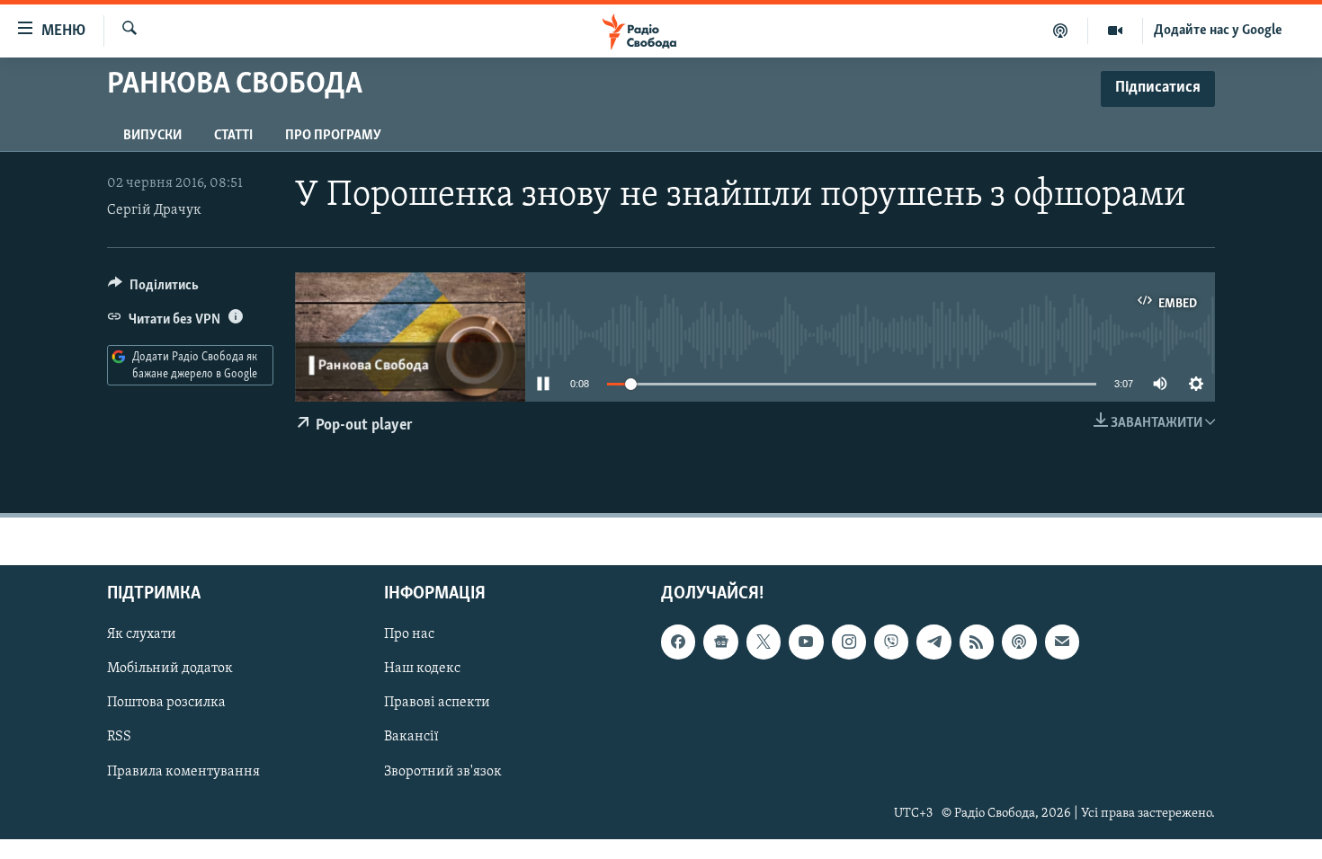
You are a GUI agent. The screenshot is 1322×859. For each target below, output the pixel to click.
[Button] (153, 289)
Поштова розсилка (166, 703)
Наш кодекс (422, 669)
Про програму (333, 135)
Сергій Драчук (154, 210)
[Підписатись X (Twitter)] (763, 642)
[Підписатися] (1062, 642)
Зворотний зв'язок (443, 772)
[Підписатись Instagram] (849, 642)
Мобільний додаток (170, 669)
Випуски (152, 135)
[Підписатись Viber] (891, 642)
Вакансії (411, 738)
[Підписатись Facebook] (678, 642)
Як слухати (141, 635)
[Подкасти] (1060, 30)
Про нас (409, 635)
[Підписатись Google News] (720, 642)
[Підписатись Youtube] (806, 642)
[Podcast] (1019, 642)
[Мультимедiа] (1115, 30)
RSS (119, 738)
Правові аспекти (437, 703)
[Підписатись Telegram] (933, 642)
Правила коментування (183, 772)
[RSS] (977, 642)
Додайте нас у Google (1218, 30)
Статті (233, 135)
